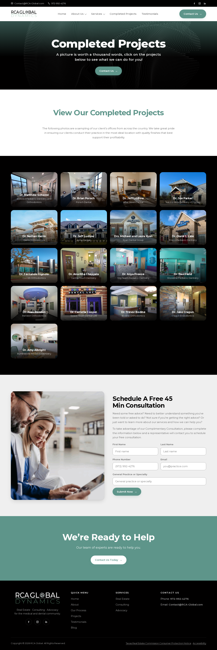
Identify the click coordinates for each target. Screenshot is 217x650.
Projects (76, 616)
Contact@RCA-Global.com (29, 3)
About (75, 604)
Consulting (122, 604)
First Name (119, 444)
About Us (77, 13)
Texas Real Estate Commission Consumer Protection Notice (158, 643)
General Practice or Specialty (130, 474)
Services (96, 13)
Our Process (78, 610)
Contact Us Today (108, 559)
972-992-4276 (58, 3)
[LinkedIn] (205, 3)
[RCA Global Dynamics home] (24, 14)
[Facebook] (194, 3)
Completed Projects (123, 13)
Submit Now (127, 491)
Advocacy (121, 610)
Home (62, 13)
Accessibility (199, 643)
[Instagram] (199, 3)
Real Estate (123, 598)
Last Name (167, 444)
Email (164, 459)
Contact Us (193, 13)
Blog (74, 627)
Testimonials (150, 13)
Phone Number (122, 459)
